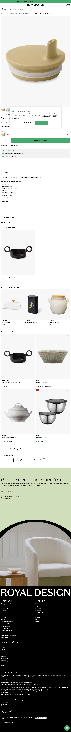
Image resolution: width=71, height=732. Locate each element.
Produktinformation (7, 217)
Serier (37, 621)
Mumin (3, 651)
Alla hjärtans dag (6, 645)
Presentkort (4, 608)
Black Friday (4, 660)
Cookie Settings (28, 123)
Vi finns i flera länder (7, 680)
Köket (37, 615)
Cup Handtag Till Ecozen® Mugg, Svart (11, 277)
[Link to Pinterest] (10, 711)
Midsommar (4, 656)
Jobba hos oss (5, 619)
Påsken (3, 647)
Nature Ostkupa (6, 322)
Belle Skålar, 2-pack (41, 437)
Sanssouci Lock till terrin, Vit (9, 437)
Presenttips (4, 654)
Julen (2, 665)
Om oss (3, 617)
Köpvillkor (3, 610)
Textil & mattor (40, 612)
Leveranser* (4, 612)
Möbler (37, 603)
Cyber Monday (5, 663)
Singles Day (4, 658)
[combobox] (35, 134)
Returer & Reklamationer (8, 615)
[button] (67, 5)
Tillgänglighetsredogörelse (9, 635)
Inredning (38, 610)
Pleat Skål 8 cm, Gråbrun (42, 382)
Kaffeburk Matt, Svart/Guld (32, 322)
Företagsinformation (7, 621)
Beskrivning (4, 173)
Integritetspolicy (6, 626)
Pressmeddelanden (6, 624)
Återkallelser (4, 637)
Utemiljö (38, 619)
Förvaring (38, 617)
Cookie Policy (5, 628)
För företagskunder (6, 630)
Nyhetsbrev (4, 606)
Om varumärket (6, 222)
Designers (4, 633)
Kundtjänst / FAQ (6, 603)
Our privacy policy (45, 116)
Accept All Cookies (41, 123)
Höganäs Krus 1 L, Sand (53, 322)
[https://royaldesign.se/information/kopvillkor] (40, 717)
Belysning (38, 606)
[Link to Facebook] (2, 711)
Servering (38, 608)
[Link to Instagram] (6, 711)
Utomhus (3, 649)
